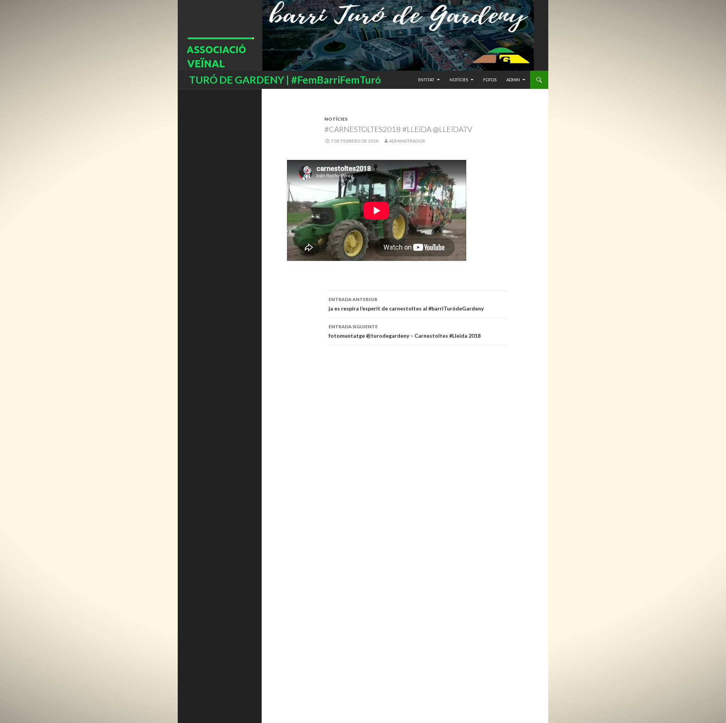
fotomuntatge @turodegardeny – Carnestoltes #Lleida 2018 (405, 331)
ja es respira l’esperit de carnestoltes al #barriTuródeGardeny (407, 304)
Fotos (489, 79)
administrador (407, 141)
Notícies (459, 79)
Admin (513, 79)
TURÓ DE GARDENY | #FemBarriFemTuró (285, 79)
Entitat (426, 79)
